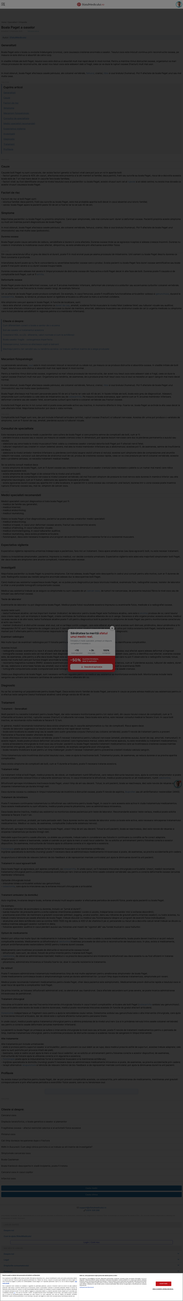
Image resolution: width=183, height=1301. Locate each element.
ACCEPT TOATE (163, 1283)
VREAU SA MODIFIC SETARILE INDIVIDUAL (162, 1289)
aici (14, 1292)
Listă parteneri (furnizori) (87, 1287)
